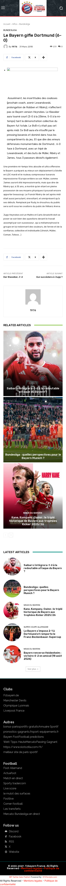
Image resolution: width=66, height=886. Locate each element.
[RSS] (5, 841)
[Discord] (5, 831)
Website (14, 851)
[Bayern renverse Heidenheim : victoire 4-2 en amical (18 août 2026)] (12, 654)
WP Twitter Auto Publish (19, 877)
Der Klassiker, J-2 (13, 277)
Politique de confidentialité (41, 869)
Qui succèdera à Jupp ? (49, 277)
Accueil (6, 24)
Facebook (15, 836)
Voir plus (32, 669)
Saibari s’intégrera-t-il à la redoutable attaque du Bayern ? (33, 390)
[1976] (6, 46)
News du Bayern (32, 513)
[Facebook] (5, 836)
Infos (14, 24)
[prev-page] (5, 535)
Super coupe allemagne (36, 627)
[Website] (5, 852)
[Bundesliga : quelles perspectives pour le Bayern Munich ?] (33, 429)
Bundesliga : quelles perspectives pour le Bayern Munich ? (33, 456)
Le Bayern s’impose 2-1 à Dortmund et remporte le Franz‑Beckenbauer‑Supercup (42, 634)
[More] (43, 57)
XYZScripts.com (50, 877)
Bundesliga (24, 24)
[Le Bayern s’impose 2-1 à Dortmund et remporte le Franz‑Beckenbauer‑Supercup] (12, 632)
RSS (11, 841)
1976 (14, 47)
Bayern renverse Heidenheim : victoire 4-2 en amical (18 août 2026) (43, 655)
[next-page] (11, 535)
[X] (5, 846)
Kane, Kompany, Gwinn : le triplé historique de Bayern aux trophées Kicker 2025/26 (33, 521)
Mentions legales (31, 868)
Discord (13, 831)
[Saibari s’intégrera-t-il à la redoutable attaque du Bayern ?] (33, 363)
